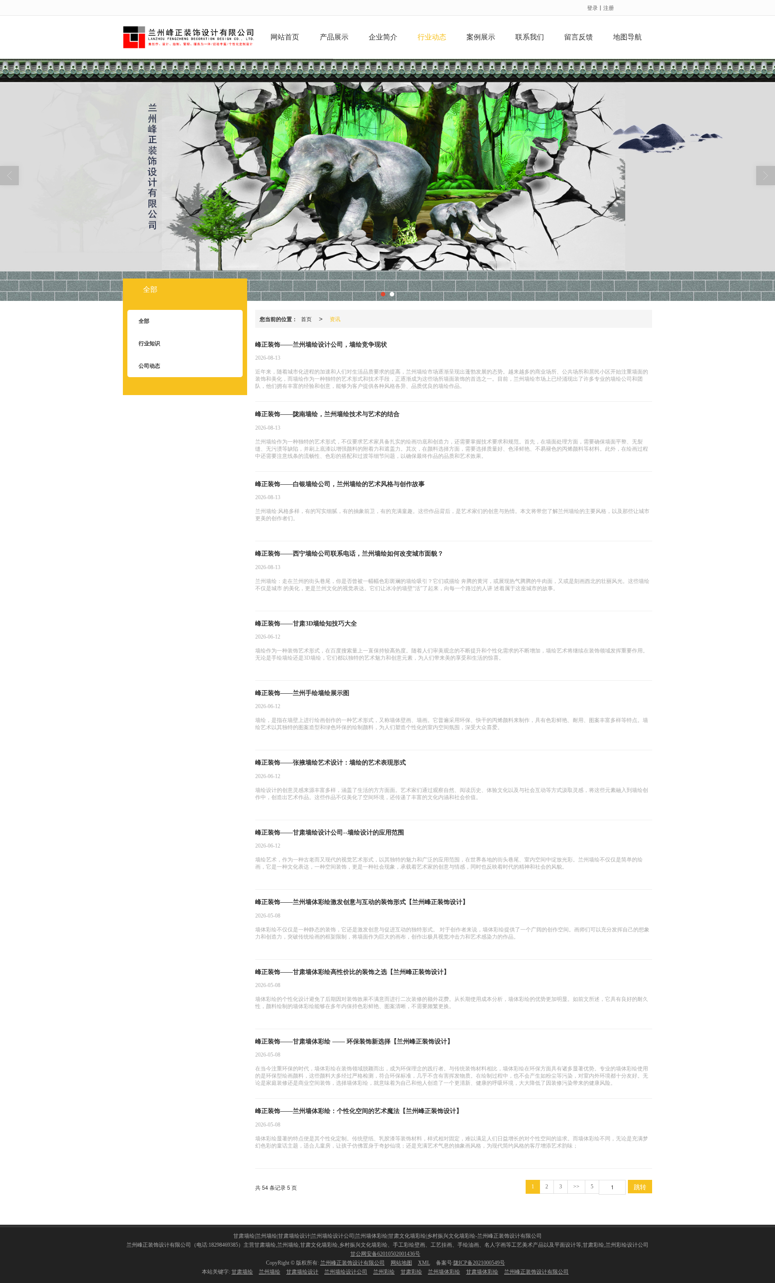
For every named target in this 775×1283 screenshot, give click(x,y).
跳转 (640, 1186)
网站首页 (284, 37)
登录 (592, 7)
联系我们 (529, 37)
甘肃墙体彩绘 (482, 1272)
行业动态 (432, 37)
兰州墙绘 (269, 1272)
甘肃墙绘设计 (302, 1272)
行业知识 (149, 343)
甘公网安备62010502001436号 (385, 1254)
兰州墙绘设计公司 (345, 1272)
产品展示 (334, 37)
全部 (150, 289)
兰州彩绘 (384, 1272)
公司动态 (149, 366)
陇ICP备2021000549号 (479, 1263)
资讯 (335, 318)
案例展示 (480, 37)
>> (576, 1186)
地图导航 (627, 37)
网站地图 (401, 1263)
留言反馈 (578, 37)
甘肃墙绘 (242, 1272)
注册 (608, 7)
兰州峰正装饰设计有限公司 (352, 1263)
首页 (306, 318)
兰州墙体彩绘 (444, 1272)
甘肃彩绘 (411, 1272)
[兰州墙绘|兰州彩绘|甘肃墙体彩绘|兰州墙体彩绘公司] (387, 180)
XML (424, 1263)
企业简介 (383, 37)
